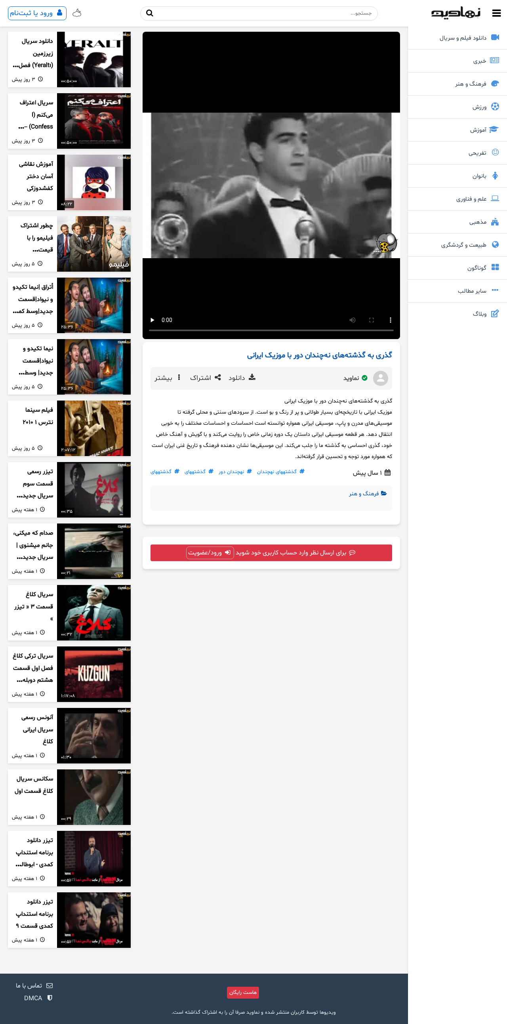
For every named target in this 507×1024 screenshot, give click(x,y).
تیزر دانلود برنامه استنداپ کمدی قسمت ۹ (34, 914)
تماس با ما (29, 986)
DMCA (33, 998)
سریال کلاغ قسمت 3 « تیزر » (33, 607)
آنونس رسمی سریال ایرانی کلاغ (37, 729)
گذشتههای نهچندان (277, 472)
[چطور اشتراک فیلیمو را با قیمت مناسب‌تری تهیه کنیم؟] (94, 244)
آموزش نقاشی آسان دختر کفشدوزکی (36, 176)
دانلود (238, 378)
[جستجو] (149, 13)
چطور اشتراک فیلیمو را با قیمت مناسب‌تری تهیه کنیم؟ (33, 250)
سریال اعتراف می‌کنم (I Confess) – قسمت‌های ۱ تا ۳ (35, 127)
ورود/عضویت (205, 552)
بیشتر (164, 378)
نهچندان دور (231, 472)
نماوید (351, 378)
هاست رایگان (243, 992)
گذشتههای (195, 472)
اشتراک (201, 378)
